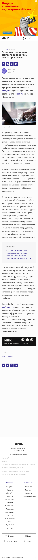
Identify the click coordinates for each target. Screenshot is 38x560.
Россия (10, 356)
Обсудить (9, 487)
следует (5, 91)
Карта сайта (6, 458)
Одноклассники (11, 541)
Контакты (28, 487)
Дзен (29, 536)
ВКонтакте (12, 536)
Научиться (9, 528)
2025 (3, 356)
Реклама (28, 490)
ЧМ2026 (10, 496)
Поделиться (10, 525)
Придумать (10, 509)
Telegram (28, 541)
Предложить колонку (28, 496)
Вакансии (28, 493)
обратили (18, 94)
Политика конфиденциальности (13, 468)
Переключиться (9, 518)
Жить (10, 522)
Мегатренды (9, 506)
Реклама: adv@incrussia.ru (19, 448)
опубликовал (8, 307)
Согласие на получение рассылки (14, 474)
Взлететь (10, 515)
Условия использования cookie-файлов (15, 471)
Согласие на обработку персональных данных (18, 464)
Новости (5, 49)
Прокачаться (9, 499)
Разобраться (9, 512)
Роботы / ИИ (9, 493)
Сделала (10, 490)
